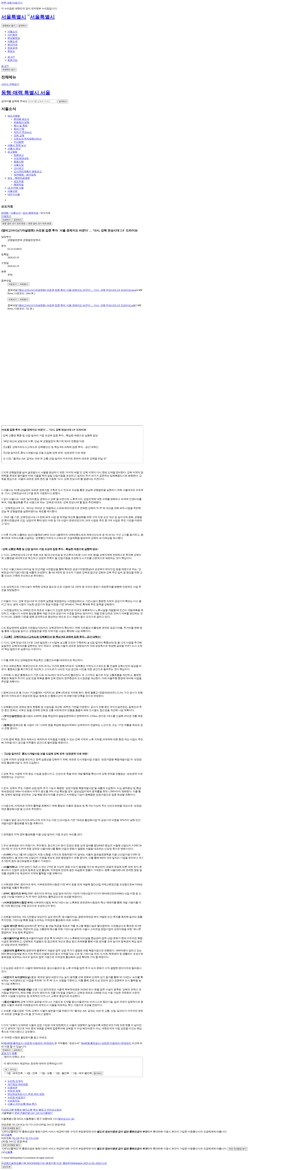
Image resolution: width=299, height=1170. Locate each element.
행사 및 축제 (20, 125)
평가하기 (98, 1073)
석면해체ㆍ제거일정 (25, 174)
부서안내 (12, 44)
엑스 (35, 1109)
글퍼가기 (6, 1053)
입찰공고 (19, 155)
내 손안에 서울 (15, 188)
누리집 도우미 (15, 1081)
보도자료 (19, 181)
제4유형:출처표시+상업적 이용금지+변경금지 (106, 1043)
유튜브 (18, 1109)
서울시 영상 (14, 148)
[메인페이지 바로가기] (41, 17)
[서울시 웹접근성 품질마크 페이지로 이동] (54, 1163)
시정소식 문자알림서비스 (28, 138)
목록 (14, 1053)
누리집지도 (13, 1100)
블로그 (42, 1109)
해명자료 (19, 184)
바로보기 (13, 284)
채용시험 (19, 161)
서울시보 (19, 165)
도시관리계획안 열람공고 (28, 171)
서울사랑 (12, 191)
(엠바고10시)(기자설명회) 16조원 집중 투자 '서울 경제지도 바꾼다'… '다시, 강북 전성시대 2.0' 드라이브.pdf (76, 305)
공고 (12, 152)
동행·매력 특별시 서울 (25, 92)
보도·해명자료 (30, 213)
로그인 (11, 57)
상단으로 (6, 1167)
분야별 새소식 (21, 119)
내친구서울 (13, 194)
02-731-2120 (32, 1138)
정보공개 (12, 48)
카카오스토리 (54, 1109)
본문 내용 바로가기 (11, 2)
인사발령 (19, 142)
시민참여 (12, 35)
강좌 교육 (19, 135)
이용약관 (12, 1087)
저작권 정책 (14, 1091)
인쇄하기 (6, 216)
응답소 (11, 51)
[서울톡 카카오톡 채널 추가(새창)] (7, 1135)
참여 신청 (19, 129)
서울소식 (12, 31)
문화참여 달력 (21, 122)
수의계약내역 (21, 158)
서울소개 (12, 41)
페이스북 (27, 1109)
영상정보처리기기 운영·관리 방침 (25, 1094)
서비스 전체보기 (10, 84)
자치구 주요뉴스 (23, 132)
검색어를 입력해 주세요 (14, 101)
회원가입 (12, 60)
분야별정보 (13, 38)
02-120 (15, 1138)
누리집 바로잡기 (16, 1097)
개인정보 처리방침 (17, 1084)
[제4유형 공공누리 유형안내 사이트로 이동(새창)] (28, 1043)
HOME (5, 213)
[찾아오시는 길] (65, 1118)
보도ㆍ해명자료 (18, 178)
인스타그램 (7, 1109)
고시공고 (19, 168)
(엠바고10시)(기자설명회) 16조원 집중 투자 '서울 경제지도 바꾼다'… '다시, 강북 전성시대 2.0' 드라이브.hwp (77, 290)
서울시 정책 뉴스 (16, 145)
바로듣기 (24, 284)
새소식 (13, 116)
